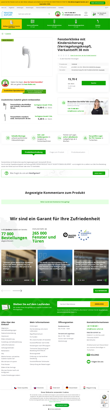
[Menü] (107, 395)
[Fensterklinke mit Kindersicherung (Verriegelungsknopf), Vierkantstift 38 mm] (27, 57)
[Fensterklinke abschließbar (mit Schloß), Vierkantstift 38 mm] (5, 106)
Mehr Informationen (97, 3)
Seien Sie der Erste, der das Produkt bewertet (83, 55)
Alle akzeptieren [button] (62, 405)
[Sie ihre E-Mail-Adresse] (83, 304)
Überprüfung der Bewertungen (40, 364)
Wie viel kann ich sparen (9, 361)
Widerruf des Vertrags (8, 367)
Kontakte (61, 7)
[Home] (2, 33)
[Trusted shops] (69, 235)
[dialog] (55, 401)
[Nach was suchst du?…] (34, 13)
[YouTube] (88, 361)
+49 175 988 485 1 (73, 109)
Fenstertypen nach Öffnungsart (40, 346)
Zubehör (8, 34)
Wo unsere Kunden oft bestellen (40, 340)
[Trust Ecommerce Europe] (84, 235)
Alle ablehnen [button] (47, 405)
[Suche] (49, 13)
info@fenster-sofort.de (76, 111)
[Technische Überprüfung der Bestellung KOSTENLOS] (57, 14)
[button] (17, 290)
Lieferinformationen (7, 345)
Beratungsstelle (35, 353)
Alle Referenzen (101, 291)
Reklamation (5, 351)
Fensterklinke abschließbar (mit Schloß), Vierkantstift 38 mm (20, 106)
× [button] (108, 391)
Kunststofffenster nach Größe (39, 343)
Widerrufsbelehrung (8, 339)
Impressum (5, 336)
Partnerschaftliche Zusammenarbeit (46, 7)
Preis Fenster (5, 364)
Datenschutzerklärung (8, 333)
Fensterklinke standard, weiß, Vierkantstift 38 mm (20, 118)
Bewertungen (29, 7)
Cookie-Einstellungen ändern (10, 375)
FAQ (2, 354)
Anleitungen (20, 7)
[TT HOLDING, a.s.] (93, 355)
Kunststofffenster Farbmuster (39, 361)
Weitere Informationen (55, 401)
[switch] (104, 405)
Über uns (3, 7)
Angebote (11, 7)
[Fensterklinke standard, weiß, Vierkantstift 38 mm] (5, 118)
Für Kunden (33, 337)
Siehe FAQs (98, 173)
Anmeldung (99, 304)
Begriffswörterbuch (36, 334)
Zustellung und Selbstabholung (11, 342)
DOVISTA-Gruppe (94, 67)
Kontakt (101, 70)
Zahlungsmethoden (7, 348)
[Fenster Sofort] (7, 13)
